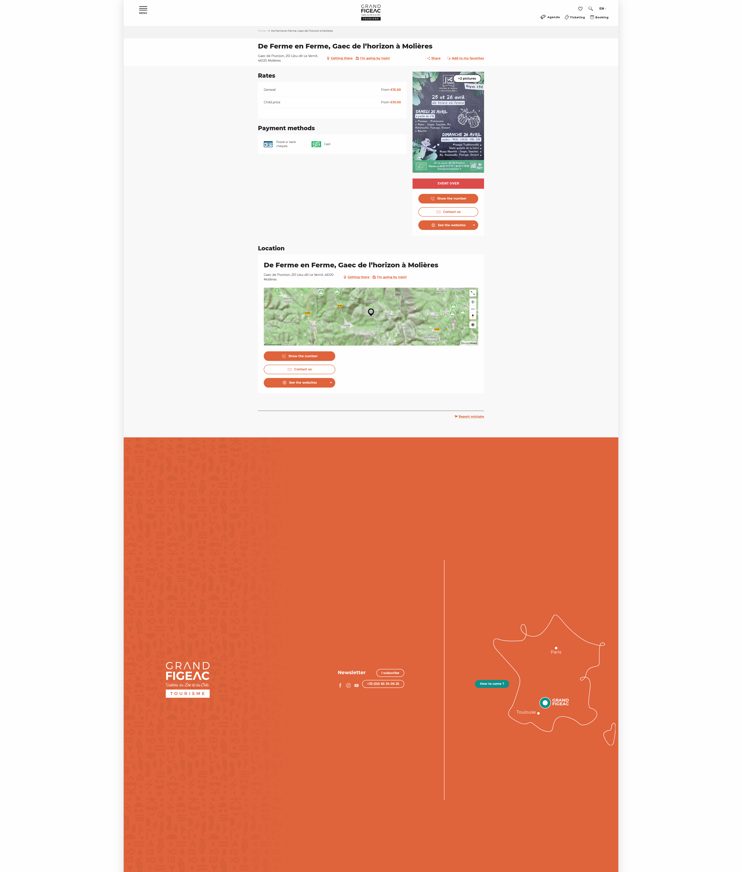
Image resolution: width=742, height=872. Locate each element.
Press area (107, 674)
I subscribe (390, 673)
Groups (110, 662)
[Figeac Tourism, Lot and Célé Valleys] (371, 15)
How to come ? (492, 684)
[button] (590, 8)
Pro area (108, 668)
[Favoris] (581, 9)
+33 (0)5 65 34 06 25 (383, 684)
